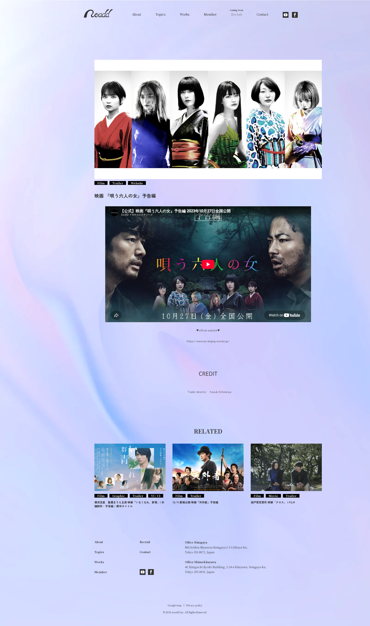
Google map (175, 605)
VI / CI (155, 496)
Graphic (118, 496)
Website (137, 183)
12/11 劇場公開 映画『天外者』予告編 (195, 502)
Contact (145, 552)
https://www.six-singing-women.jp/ (208, 341)
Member (100, 572)
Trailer (117, 183)
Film (101, 183)
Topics (99, 552)
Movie (273, 496)
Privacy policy (194, 605)
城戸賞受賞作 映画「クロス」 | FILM (273, 502)
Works (99, 562)
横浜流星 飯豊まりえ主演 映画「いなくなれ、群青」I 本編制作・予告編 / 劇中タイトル (129, 504)
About (98, 542)
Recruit (145, 542)
